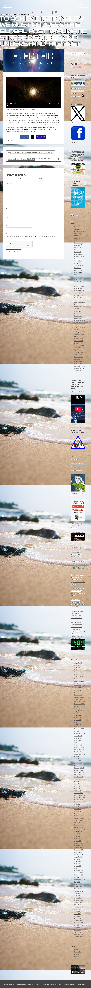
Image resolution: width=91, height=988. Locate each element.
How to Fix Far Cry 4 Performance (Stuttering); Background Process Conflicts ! (79, 245)
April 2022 (77, 765)
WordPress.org (79, 956)
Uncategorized (24, 14)
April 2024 (77, 720)
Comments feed (79, 954)
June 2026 (77, 667)
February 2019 (78, 845)
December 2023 (79, 726)
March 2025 (78, 695)
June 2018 (77, 861)
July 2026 (77, 665)
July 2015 (77, 911)
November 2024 (79, 704)
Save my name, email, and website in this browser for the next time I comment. (31, 236)
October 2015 (78, 907)
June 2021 (77, 786)
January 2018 (78, 873)
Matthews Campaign (77, 561)
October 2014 (78, 925)
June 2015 (77, 914)
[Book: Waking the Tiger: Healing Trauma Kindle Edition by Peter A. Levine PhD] (42, 12)
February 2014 (79, 934)
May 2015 (77, 916)
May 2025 (77, 690)
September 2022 (79, 754)
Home (9, 5)
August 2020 (78, 804)
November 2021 (79, 774)
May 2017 (77, 882)
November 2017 (79, 875)
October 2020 (78, 800)
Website (8, 226)
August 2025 (78, 688)
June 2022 (77, 761)
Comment (9, 183)
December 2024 (79, 701)
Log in (76, 949)
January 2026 (78, 676)
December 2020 (79, 795)
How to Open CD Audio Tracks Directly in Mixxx (79, 304)
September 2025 (79, 685)
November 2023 (79, 729)
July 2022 (77, 758)
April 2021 (77, 790)
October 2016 (78, 891)
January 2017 (78, 886)
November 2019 (79, 825)
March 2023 (78, 745)
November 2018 (79, 852)
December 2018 (79, 850)
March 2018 (78, 868)
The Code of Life (76, 547)
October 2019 (78, 827)
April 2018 (77, 866)
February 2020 (79, 818)
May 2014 (77, 930)
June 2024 (77, 715)
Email (8, 217)
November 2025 (79, 681)
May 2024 (77, 717)
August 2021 (78, 781)
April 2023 (77, 742)
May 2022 (77, 763)
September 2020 (79, 802)
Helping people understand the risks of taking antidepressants (77, 92)
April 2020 (77, 813)
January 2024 (78, 724)
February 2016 (78, 900)
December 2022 (79, 749)
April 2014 (77, 932)
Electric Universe (20, 131)
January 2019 (78, 847)
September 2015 (79, 909)
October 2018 (78, 854)
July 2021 (77, 784)
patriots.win (74, 459)
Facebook (25, 137)
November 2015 (79, 904)
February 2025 (79, 697)
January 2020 (78, 820)
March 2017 (78, 884)
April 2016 (77, 898)
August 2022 (78, 756)
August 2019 (78, 831)
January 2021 (78, 793)
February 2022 (79, 768)
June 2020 (77, 809)
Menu (85, 5)
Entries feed (78, 952)
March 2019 (78, 843)
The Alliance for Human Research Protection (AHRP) (76, 554)
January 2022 (78, 770)
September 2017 (79, 879)
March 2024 (78, 722)
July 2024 (77, 713)
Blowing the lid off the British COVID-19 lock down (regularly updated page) (79, 343)
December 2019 (79, 822)
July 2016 (77, 893)
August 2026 (78, 663)
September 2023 (79, 733)
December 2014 (79, 923)
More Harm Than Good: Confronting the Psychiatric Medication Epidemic (78, 579)
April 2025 (77, 692)
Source (8, 109)
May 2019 (77, 838)
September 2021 (79, 779)
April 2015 (77, 918)
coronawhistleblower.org (78, 494)
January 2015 (78, 920)
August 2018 (78, 857)
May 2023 (77, 740)
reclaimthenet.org (76, 470)
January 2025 (78, 699)
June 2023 (77, 738)
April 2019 (77, 841)
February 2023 (79, 747)
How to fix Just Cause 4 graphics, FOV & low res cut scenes (79, 276)
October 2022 (78, 752)
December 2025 (79, 679)
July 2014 (77, 927)
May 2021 (77, 788)
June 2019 (77, 836)
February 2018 (79, 870)
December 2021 (79, 772)
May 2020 (77, 811)
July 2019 (77, 834)
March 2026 (78, 672)
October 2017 (78, 877)
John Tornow (40, 984)
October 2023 (78, 731)
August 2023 (78, 736)
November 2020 (79, 797)
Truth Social (41, 137)
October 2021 (78, 777)
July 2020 (77, 806)
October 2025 (78, 683)
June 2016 (77, 895)
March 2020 (78, 815)
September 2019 (79, 829)
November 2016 (79, 888)
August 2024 (78, 711)
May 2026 (77, 669)
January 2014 (78, 936)
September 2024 (79, 708)
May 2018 (77, 863)
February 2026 (79, 674)
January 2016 (78, 902)
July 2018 (77, 859)
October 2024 (78, 706)
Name (8, 209)
